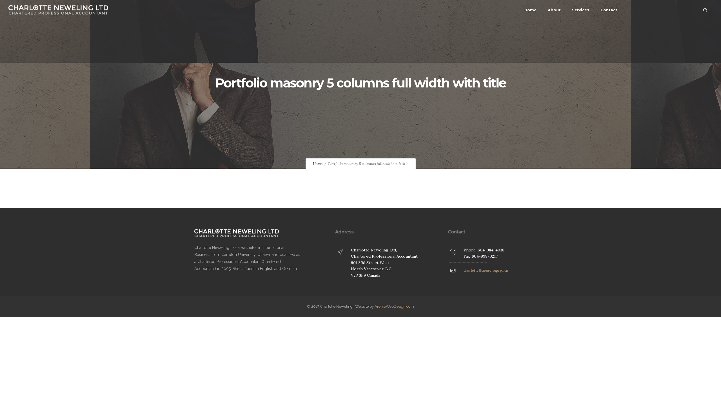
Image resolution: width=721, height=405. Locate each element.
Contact (608, 10)
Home (530, 10)
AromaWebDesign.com (394, 306)
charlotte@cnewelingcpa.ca (486, 270)
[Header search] (705, 10)
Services (580, 10)
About (554, 10)
